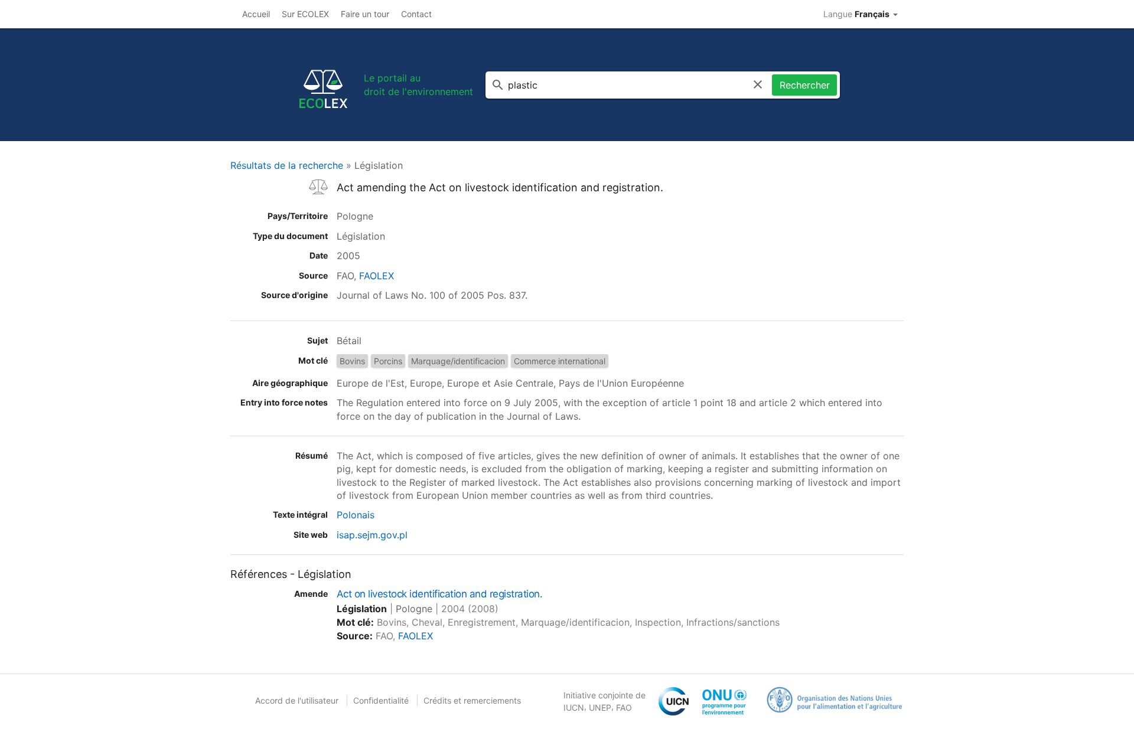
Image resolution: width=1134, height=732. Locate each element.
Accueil (256, 14)
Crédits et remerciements (472, 700)
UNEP (600, 707)
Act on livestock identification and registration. (439, 594)
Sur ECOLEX (305, 14)
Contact (416, 14)
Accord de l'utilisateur (296, 700)
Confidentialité (381, 700)
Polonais (355, 515)
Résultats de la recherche (286, 165)
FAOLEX (376, 276)
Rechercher (805, 85)
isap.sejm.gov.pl (372, 535)
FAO (624, 707)
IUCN (573, 707)
